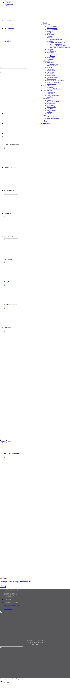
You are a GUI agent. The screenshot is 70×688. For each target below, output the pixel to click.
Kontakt (7, 5)
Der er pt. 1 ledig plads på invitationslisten (15, 582)
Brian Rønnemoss (9, 117)
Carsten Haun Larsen (10, 120)
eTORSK (7, 2)
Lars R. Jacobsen (8, 127)
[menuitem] (37, 1)
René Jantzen (7, 140)
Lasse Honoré (8, 123)
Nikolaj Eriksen (8, 133)
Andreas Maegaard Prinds (11, 113)
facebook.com (8, 609)
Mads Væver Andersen (10, 136)
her (17, 575)
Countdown (8, 1)
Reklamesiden (9, 4)
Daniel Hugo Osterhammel (11, 449)
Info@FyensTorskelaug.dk (11, 605)
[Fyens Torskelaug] (6, 20)
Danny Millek (8, 130)
